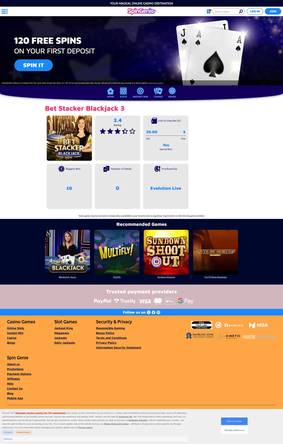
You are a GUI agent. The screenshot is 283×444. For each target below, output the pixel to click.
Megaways (61, 333)
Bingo (172, 96)
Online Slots (15, 328)
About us (13, 364)
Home (110, 96)
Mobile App (15, 398)
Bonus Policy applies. (155, 83)
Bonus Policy (105, 333)
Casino (158, 96)
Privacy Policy (106, 342)
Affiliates (13, 378)
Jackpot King (63, 328)
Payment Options (19, 374)
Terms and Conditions (111, 337)
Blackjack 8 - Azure (67, 277)
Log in (255, 11)
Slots (123, 96)
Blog (10, 393)
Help (10, 383)
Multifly (117, 277)
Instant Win (140, 96)
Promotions (15, 369)
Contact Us (15, 388)
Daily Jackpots (64, 342)
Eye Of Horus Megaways (215, 277)
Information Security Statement (118, 347)
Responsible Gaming (110, 328)
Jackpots (60, 337)
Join (273, 11)
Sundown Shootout (166, 277)
